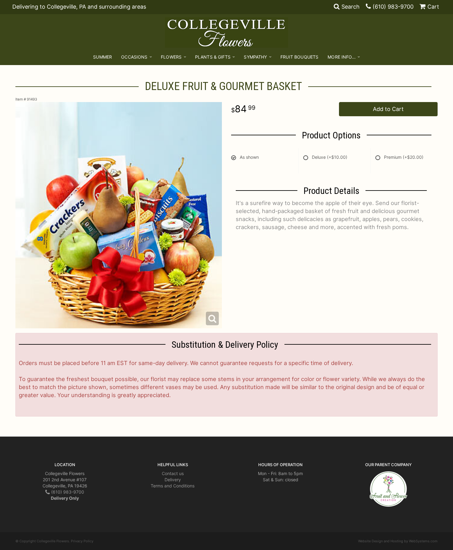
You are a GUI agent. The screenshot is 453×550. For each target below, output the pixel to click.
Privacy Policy (82, 541)
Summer (102, 57)
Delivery (173, 479)
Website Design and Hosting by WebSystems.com (398, 541)
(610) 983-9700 (393, 6)
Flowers (171, 57)
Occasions (134, 57)
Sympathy (255, 57)
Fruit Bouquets (299, 57)
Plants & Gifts (213, 57)
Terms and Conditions (172, 485)
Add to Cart (388, 109)
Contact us (173, 473)
